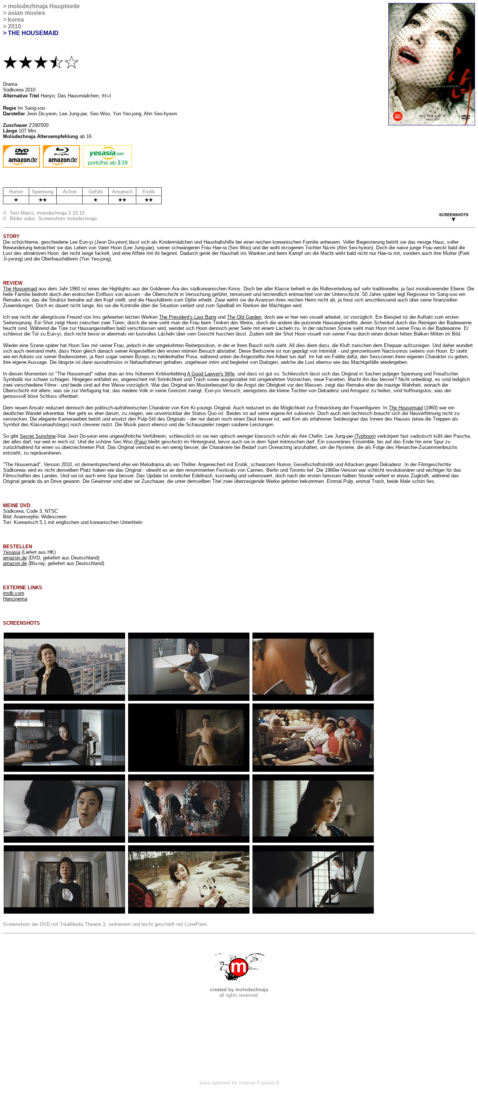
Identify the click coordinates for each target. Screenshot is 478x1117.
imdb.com (13, 593)
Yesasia (11, 552)
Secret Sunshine (38, 436)
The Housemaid (20, 288)
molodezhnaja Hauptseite (44, 6)
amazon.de (15, 558)
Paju (140, 441)
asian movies (26, 13)
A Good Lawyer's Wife (211, 374)
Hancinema (15, 599)
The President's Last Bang (187, 317)
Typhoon (365, 436)
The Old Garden (244, 317)
